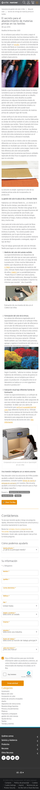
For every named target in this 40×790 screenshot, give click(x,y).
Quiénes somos (7, 736)
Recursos (5, 749)
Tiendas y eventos (8, 724)
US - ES (19, 772)
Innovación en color (8, 696)
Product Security (9, 788)
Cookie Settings (10, 785)
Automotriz (5, 691)
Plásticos (4, 711)
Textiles (17, 496)
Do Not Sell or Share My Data (28, 788)
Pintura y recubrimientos (10, 709)
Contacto (8, 783)
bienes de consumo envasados (12, 699)
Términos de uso (32, 785)
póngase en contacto (9, 483)
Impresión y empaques (9, 714)
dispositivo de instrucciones (19, 492)
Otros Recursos (7, 753)
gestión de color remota (10, 716)
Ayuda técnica (7, 496)
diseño (4, 701)
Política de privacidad (21, 783)
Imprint (21, 785)
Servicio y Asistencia (9, 740)
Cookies (35, 783)
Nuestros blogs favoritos (10, 706)
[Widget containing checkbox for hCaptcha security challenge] (17, 674)
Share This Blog (9, 502)
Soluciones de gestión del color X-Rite (13, 9)
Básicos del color (7, 694)
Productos (5, 744)
